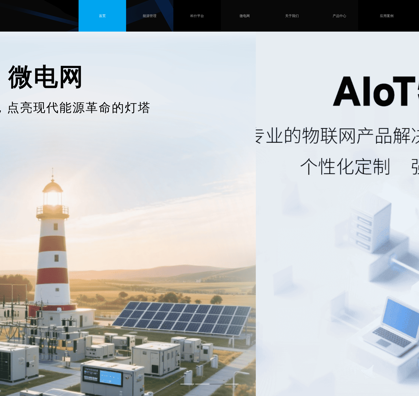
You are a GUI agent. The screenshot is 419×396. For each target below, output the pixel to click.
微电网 (245, 16)
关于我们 (292, 16)
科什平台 (197, 16)
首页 (102, 16)
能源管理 (149, 16)
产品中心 (339, 16)
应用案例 (387, 16)
